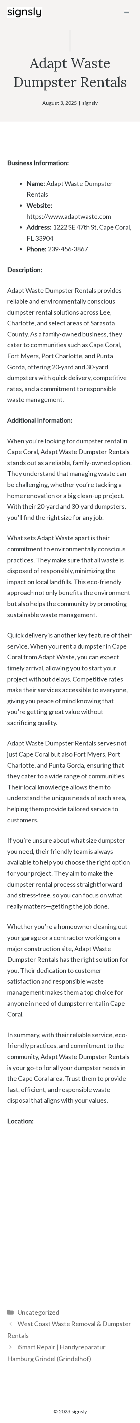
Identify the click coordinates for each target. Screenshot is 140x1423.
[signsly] (24, 12)
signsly (90, 103)
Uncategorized (38, 1312)
